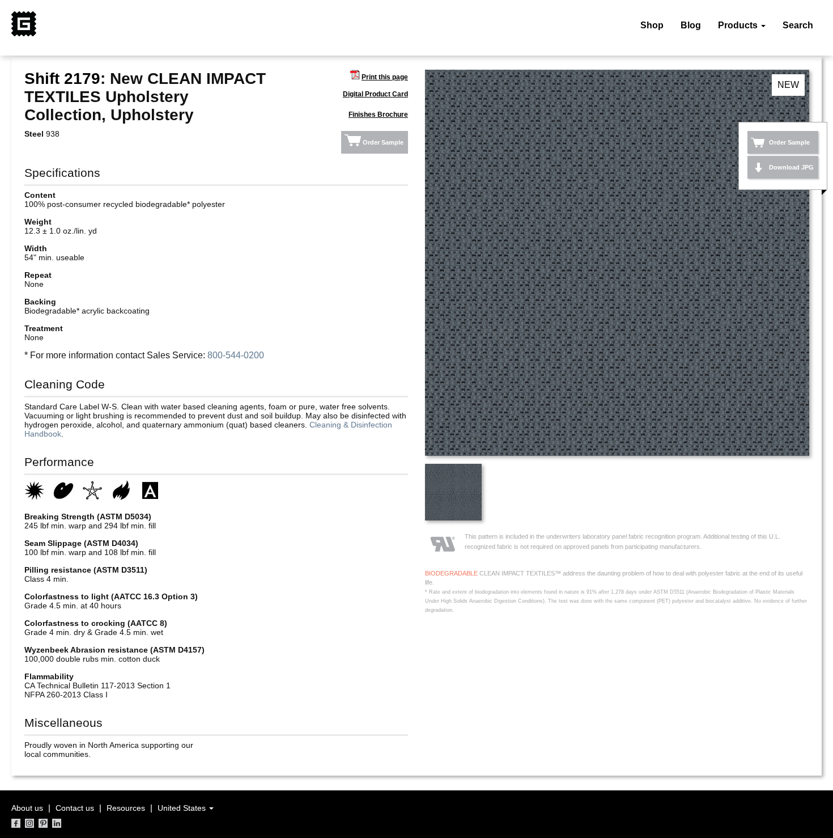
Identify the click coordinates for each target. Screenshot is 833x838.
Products (739, 25)
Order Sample (383, 142)
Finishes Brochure (378, 114)
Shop (652, 25)
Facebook (15, 823)
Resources (126, 807)
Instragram (29, 823)
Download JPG (791, 167)
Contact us (75, 807)
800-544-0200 (235, 355)
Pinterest (43, 823)
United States (183, 807)
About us (27, 807)
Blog (691, 25)
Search (798, 25)
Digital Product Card (375, 94)
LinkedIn (56, 823)
